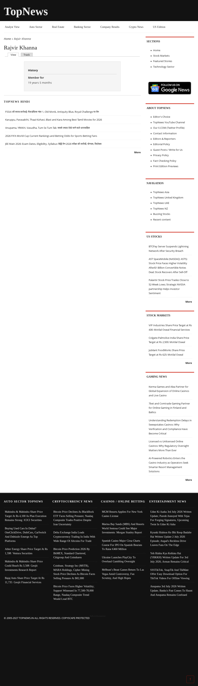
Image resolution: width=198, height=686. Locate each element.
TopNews (26, 11)
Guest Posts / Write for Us (168, 149)
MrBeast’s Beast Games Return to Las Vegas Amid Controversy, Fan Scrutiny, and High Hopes (123, 574)
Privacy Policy (161, 155)
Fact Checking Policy (164, 161)
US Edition (159, 26)
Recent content (162, 219)
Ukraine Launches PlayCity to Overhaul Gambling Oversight (119, 559)
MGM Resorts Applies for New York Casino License (122, 513)
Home (7, 39)
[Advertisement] (99, 647)
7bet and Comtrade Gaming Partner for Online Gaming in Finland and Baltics (169, 408)
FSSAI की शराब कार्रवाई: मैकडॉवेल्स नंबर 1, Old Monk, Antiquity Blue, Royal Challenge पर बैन (52, 111)
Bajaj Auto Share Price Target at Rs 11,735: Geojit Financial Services (24, 580)
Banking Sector (82, 26)
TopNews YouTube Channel (169, 122)
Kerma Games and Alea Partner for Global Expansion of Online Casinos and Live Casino (169, 391)
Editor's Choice (161, 116)
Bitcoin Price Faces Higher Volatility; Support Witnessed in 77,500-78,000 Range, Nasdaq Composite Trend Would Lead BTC (73, 592)
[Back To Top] (190, 679)
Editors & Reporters (164, 138)
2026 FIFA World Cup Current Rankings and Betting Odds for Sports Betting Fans (51, 136)
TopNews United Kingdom (168, 197)
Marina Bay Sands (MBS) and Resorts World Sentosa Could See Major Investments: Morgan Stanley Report (123, 528)
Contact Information (165, 133)
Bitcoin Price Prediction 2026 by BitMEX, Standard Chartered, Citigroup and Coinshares (71, 553)
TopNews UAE (161, 203)
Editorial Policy (161, 144)
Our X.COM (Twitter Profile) (168, 127)
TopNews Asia (161, 192)
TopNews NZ (160, 208)
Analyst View (12, 26)
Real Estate (58, 26)
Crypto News (136, 26)
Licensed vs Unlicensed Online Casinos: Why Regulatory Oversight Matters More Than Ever (169, 446)
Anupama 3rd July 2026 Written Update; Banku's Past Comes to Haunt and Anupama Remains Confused (171, 590)
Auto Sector (35, 26)
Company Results (109, 26)
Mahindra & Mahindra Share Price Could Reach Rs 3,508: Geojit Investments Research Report (24, 565)
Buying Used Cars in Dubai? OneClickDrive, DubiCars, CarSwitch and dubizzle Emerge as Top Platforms (25, 534)
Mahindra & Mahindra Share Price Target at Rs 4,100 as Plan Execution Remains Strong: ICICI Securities (25, 516)
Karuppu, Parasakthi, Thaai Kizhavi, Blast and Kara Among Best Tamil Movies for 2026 (53, 119)
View (15, 54)
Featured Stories (162, 61)
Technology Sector (163, 66)
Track (27, 54)
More (137, 152)
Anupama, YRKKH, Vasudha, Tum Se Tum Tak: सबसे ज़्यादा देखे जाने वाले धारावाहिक (47, 127)
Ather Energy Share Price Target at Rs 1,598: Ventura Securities (26, 551)
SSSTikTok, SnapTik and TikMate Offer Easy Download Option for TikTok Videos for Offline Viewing (169, 574)
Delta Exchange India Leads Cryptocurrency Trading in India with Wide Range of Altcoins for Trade (74, 536)
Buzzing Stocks (161, 214)
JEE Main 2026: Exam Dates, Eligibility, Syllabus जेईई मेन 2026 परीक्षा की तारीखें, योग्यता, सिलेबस (53, 144)
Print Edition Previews (165, 166)
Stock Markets (161, 55)
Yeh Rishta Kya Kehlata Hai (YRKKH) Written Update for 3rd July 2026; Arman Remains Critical (169, 557)
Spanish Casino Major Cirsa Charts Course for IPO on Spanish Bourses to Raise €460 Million (122, 545)
